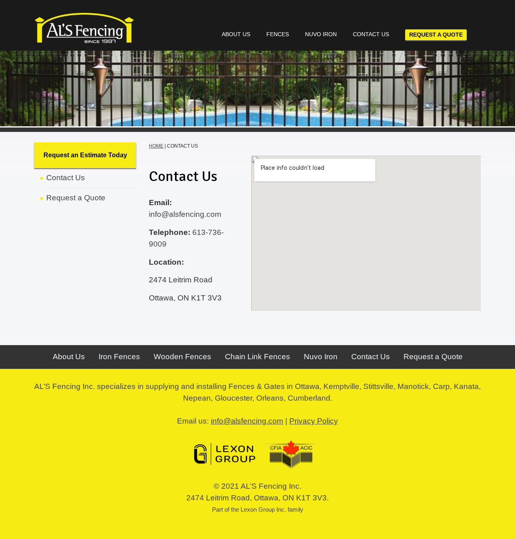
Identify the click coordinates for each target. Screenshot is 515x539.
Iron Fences (119, 356)
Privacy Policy (313, 421)
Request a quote (436, 34)
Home (156, 146)
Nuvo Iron (321, 34)
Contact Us (371, 34)
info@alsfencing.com (185, 214)
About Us (236, 34)
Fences (277, 34)
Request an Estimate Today (85, 155)
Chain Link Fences (257, 356)
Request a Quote (75, 197)
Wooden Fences (182, 356)
